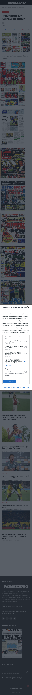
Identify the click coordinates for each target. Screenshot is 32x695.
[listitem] (16, 337)
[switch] (25, 341)
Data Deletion (6, 387)
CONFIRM (10, 381)
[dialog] (16, 347)
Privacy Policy (25, 387)
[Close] (28, 307)
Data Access (16, 387)
